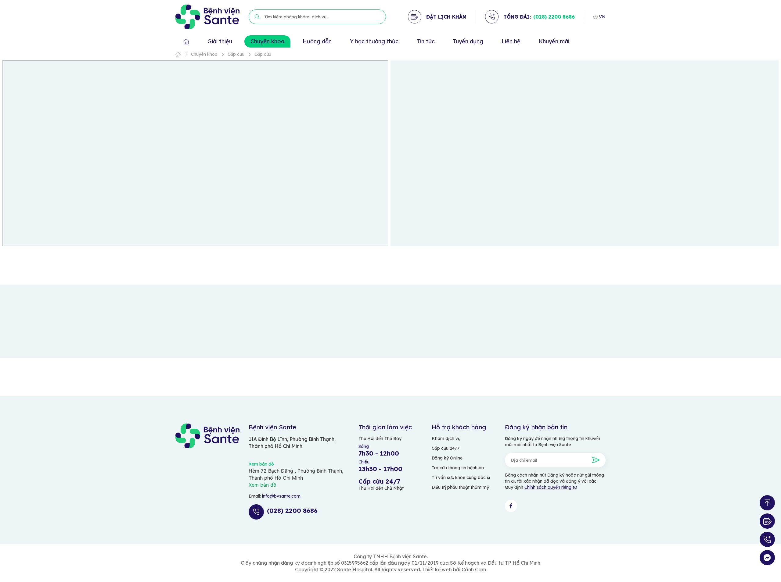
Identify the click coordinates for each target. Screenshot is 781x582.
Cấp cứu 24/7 (445, 448)
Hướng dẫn (317, 41)
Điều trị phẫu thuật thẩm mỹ (460, 487)
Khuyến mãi (554, 41)
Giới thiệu (219, 41)
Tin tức (426, 41)
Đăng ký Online (447, 458)
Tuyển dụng (468, 41)
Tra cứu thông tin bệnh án (458, 467)
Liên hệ (511, 41)
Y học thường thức (374, 41)
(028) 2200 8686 (554, 17)
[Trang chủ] (178, 54)
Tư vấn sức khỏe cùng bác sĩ (461, 477)
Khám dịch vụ (446, 438)
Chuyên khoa (267, 41)
